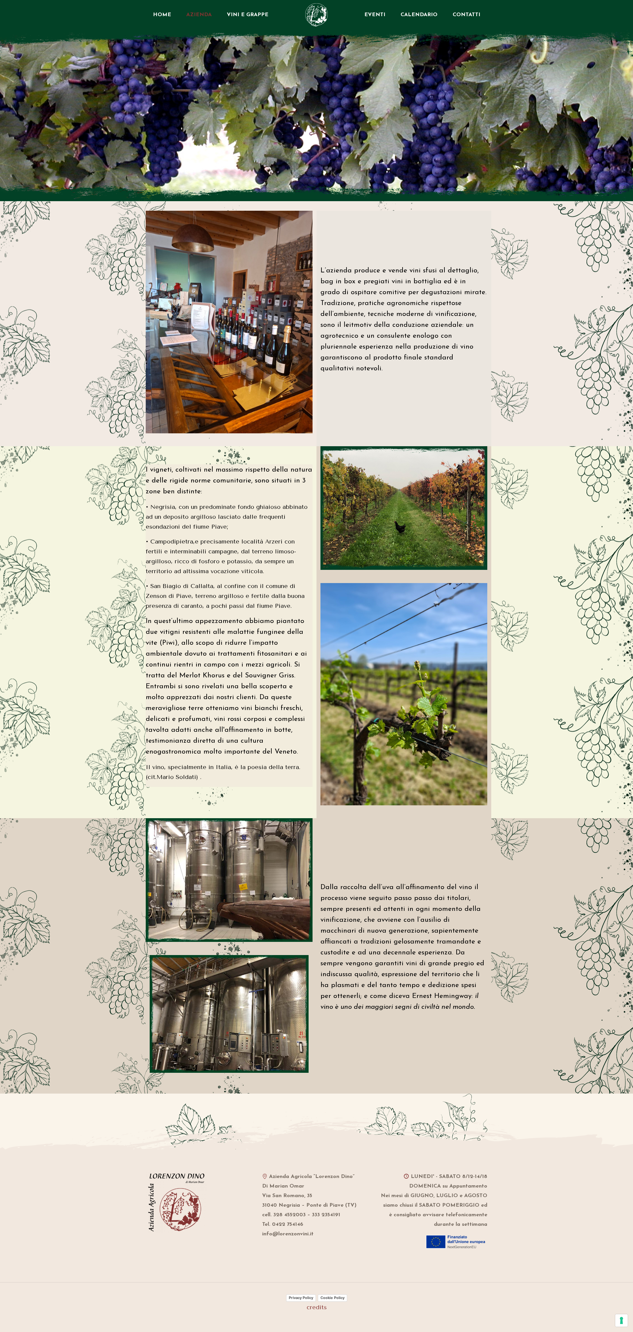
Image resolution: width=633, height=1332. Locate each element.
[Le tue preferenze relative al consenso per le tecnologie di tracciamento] (621, 1320)
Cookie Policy (332, 1297)
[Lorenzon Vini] (317, 15)
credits (317, 1307)
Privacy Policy (301, 1297)
